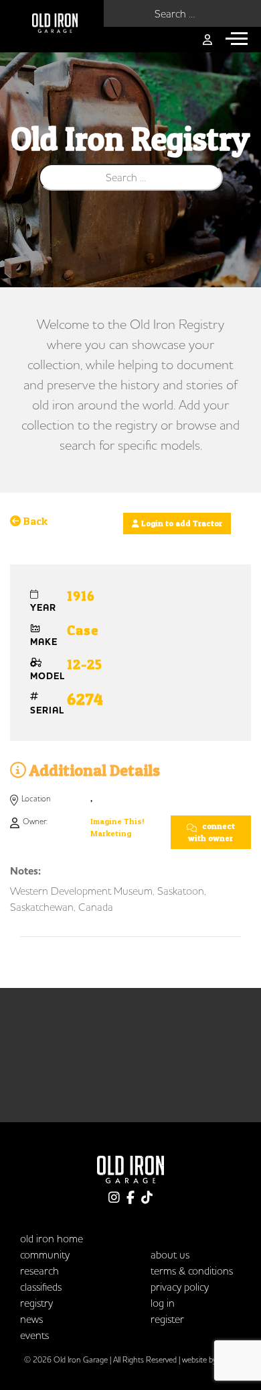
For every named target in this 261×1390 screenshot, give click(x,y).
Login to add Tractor (180, 523)
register (167, 1319)
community (45, 1254)
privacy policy (180, 1286)
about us (170, 1254)
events (34, 1335)
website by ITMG (209, 1359)
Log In (163, 1302)
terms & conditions (192, 1270)
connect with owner (211, 832)
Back (34, 521)
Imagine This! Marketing (117, 827)
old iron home (51, 1238)
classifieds (41, 1286)
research (39, 1270)
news (31, 1319)
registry (36, 1302)
